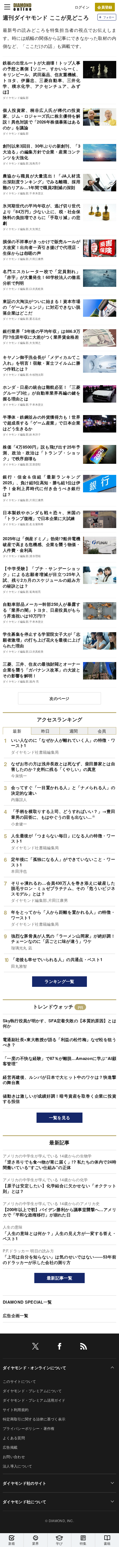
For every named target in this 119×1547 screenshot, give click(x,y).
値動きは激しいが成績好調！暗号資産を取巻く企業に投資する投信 (59, 1099)
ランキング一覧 (59, 981)
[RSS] (84, 1347)
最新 (17, 731)
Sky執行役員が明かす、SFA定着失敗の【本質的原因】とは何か (59, 1023)
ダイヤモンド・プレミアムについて (32, 1390)
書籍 (107, 1543)
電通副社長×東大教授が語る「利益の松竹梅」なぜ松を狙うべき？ (59, 1042)
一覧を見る (59, 1117)
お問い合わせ (14, 1456)
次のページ (59, 698)
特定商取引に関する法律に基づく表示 (34, 1419)
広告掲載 (10, 1447)
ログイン (82, 7)
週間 (73, 731)
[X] (35, 1347)
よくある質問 (14, 1437)
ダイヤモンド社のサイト (24, 1483)
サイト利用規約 (16, 1409)
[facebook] (59, 1347)
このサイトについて (19, 1381)
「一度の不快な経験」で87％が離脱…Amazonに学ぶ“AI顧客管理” (59, 1061)
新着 (11, 1543)
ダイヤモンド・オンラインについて (34, 1367)
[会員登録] (105, 7)
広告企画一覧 (15, 1315)
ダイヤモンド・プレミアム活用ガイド (34, 1400)
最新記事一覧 (59, 1278)
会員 (102, 731)
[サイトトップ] (22, 7)
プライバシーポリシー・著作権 (28, 1428)
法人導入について (17, 1466)
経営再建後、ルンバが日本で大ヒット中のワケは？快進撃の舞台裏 (59, 1080)
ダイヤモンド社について (24, 1501)
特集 (83, 1543)
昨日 (45, 731)
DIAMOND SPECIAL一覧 (27, 1302)
